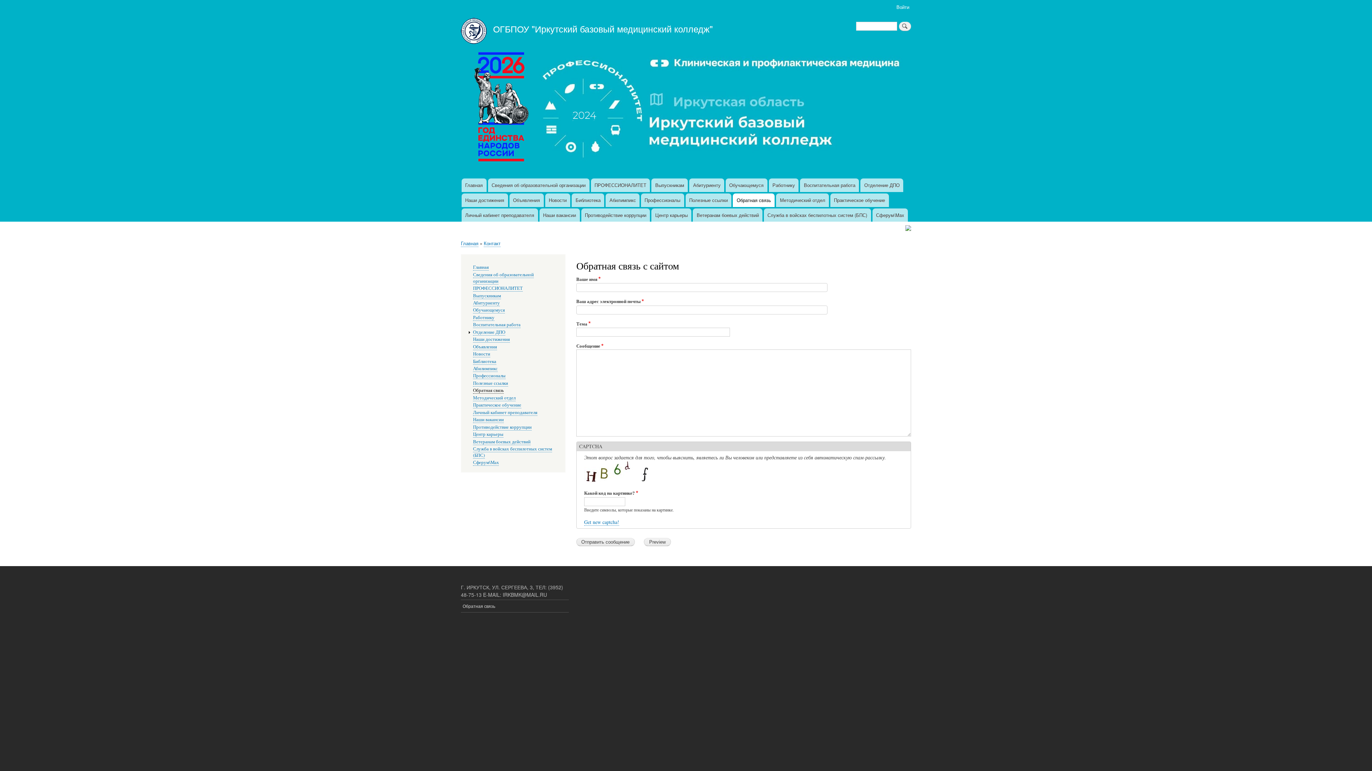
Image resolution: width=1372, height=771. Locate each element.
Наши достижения (484, 200)
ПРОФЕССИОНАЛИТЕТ (620, 185)
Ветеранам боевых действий (728, 215)
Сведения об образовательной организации (539, 185)
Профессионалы (662, 200)
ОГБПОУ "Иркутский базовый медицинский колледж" (603, 28)
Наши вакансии (559, 215)
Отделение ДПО (882, 185)
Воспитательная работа (829, 185)
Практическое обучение (859, 200)
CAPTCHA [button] (590, 446)
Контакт (492, 243)
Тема (581, 323)
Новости (558, 200)
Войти (902, 7)
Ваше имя (586, 279)
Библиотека (588, 200)
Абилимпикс (623, 200)
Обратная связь (754, 200)
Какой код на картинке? (609, 492)
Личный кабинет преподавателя (499, 215)
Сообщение (588, 345)
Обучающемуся (746, 185)
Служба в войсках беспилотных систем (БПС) (817, 215)
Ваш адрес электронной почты (608, 301)
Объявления (526, 200)
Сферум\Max (890, 215)
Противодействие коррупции (615, 215)
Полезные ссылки (708, 200)
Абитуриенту (707, 185)
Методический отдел (802, 200)
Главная (474, 185)
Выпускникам (669, 185)
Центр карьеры (671, 215)
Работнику (783, 185)
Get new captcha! (601, 522)
